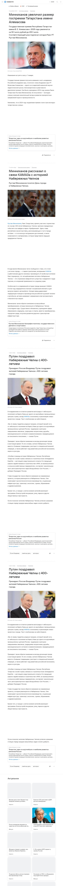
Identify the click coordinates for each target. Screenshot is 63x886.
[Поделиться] (50, 553)
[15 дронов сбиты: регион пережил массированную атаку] (19, 868)
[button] (31, 55)
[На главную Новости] (9, 2)
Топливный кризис (33, 6)
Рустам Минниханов (14, 223)
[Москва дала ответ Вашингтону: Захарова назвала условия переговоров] (19, 794)
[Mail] (5, 2)
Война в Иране (14, 6)
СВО (23, 6)
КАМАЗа (48, 271)
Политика (32, 11)
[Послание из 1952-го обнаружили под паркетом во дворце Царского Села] (43, 868)
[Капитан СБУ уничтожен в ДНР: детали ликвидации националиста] (43, 794)
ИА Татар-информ (23, 11)
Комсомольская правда (24, 167)
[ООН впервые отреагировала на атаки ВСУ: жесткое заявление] (43, 819)
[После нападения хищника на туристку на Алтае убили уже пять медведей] (19, 819)
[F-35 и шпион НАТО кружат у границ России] (43, 844)
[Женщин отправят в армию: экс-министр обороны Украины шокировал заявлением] (19, 844)
